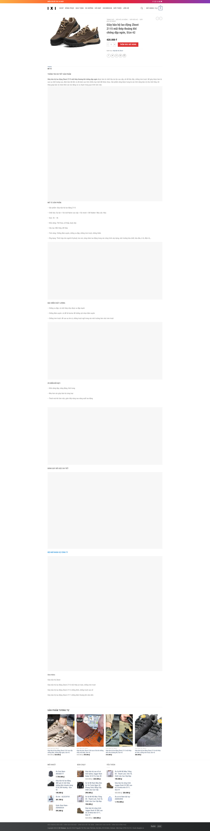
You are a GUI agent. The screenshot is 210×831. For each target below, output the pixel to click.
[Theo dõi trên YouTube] (161, 1)
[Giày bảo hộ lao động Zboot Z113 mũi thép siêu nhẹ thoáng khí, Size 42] (119, 730)
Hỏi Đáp (98, 8)
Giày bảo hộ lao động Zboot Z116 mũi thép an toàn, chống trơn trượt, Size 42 (148, 752)
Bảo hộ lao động (122, 19)
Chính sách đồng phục (119, 825)
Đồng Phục (69, 8)
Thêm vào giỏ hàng (128, 44)
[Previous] (47, 737)
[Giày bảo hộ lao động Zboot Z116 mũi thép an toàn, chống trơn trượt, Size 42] (148, 730)
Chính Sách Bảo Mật (70, 825)
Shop (61, 8)
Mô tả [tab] (50, 69)
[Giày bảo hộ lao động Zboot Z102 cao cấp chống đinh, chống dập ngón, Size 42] (61, 730)
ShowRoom (107, 8)
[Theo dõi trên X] (157, 1)
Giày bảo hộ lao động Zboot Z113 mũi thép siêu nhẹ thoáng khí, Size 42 (118, 752)
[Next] (161, 737)
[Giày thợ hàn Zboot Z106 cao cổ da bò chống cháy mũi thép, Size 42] (90, 730)
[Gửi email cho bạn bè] (116, 56)
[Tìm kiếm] (142, 8)
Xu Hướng (89, 8)
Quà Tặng (80, 8)
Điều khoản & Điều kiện (55, 825)
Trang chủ (110, 19)
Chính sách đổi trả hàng (86, 825)
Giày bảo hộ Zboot (118, 50)
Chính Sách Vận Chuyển (103, 825)
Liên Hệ (126, 8)
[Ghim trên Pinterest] (120, 56)
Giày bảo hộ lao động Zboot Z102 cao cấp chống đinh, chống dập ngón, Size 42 (60, 752)
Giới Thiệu (117, 8)
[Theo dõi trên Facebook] (153, 1)
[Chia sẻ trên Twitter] (112, 56)
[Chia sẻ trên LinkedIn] (124, 56)
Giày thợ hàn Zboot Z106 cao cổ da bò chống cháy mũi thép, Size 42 (90, 752)
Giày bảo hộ (134, 19)
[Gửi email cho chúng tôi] (159, 1)
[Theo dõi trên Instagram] (155, 1)
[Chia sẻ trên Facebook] (108, 56)
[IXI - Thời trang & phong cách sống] (52, 8)
